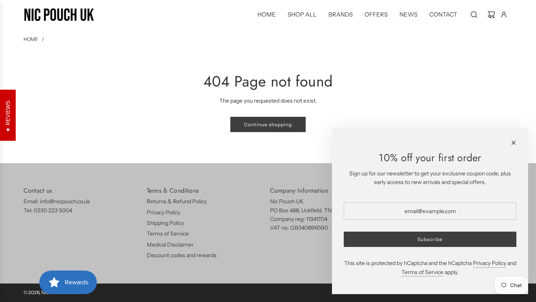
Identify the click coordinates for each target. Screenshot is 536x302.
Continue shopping (268, 124)
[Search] (474, 14)
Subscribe (430, 239)
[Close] (513, 142)
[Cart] (491, 14)
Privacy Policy (489, 263)
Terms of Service (422, 272)
